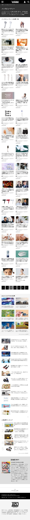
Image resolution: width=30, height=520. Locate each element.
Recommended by (22, 334)
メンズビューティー (9, 4)
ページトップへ (15, 490)
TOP (2, 4)
